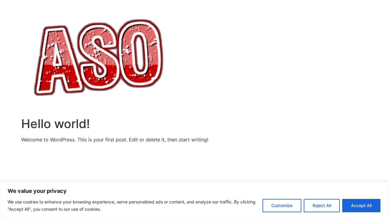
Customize (282, 205)
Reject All (322, 205)
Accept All (361, 205)
